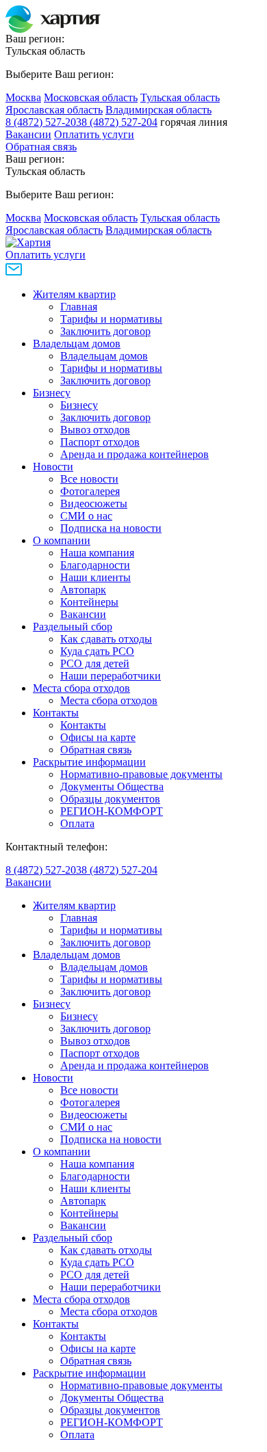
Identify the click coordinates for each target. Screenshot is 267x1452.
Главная (78, 306)
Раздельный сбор (72, 626)
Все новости (89, 479)
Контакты (56, 712)
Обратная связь (41, 146)
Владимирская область (158, 110)
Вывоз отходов (95, 429)
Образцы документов (110, 799)
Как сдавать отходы (106, 639)
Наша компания (97, 553)
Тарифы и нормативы (111, 319)
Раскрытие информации (89, 762)
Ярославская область (54, 110)
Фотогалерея (90, 491)
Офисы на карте (98, 737)
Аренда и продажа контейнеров (134, 454)
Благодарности (95, 565)
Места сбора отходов (81, 688)
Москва (23, 97)
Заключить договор (105, 331)
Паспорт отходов (100, 442)
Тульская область (180, 97)
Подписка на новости (111, 528)
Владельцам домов (76, 343)
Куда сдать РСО (97, 651)
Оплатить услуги (94, 134)
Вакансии (28, 134)
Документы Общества (112, 786)
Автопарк (83, 589)
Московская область (91, 97)
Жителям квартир (74, 294)
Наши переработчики (110, 676)
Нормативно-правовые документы (141, 774)
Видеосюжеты (93, 503)
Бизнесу (52, 393)
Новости (53, 466)
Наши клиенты (95, 577)
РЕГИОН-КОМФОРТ (111, 811)
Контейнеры (89, 602)
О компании (61, 540)
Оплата (77, 823)
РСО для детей (94, 663)
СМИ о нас (86, 516)
